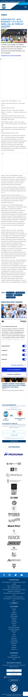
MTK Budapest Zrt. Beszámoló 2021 (14, 597)
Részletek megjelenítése (17, 365)
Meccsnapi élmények (14, 627)
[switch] (24, 350)
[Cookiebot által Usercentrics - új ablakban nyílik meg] (20, 321)
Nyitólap (14, 609)
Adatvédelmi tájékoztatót (17, 438)
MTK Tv (14, 636)
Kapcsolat (14, 649)
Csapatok (14, 612)
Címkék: (3, 292)
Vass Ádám (9, 295)
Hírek (14, 611)
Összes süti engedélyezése (14, 369)
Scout (14, 634)
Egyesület (14, 647)
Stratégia (14, 620)
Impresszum (14, 655)
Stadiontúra (14, 631)
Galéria (14, 625)
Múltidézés (14, 618)
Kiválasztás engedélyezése (14, 374)
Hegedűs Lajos (18, 295)
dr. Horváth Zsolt (11, 297)
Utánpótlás (14, 638)
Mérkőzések (14, 614)
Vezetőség (14, 621)
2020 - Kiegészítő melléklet (14, 586)
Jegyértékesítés (14, 642)
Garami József (10, 292)
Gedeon (14, 623)
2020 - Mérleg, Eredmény (14, 587)
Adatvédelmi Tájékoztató (14, 657)
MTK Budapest (14, 616)
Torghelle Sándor (20, 292)
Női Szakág (14, 640)
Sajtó (14, 632)
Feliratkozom (14, 441)
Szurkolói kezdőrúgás (14, 629)
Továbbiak (14, 603)
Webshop (14, 643)
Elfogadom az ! (15, 438)
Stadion (14, 645)
